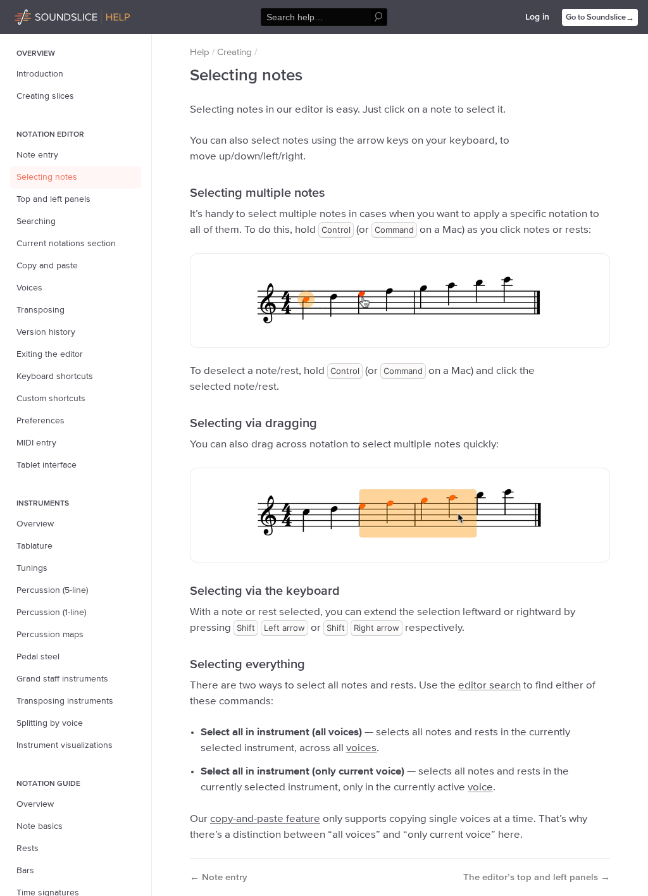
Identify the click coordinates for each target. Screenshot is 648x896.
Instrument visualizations (64, 745)
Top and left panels (53, 199)
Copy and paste (47, 265)
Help (199, 52)
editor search (489, 685)
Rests (27, 848)
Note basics (39, 826)
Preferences (40, 420)
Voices (29, 287)
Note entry (37, 155)
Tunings (31, 568)
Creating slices (45, 96)
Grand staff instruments (62, 679)
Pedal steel (37, 656)
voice (480, 787)
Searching (36, 221)
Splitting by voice (49, 723)
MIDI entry (36, 443)
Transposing (40, 310)
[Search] (379, 17)
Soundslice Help (46, 15)
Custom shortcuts (50, 398)
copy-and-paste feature (265, 819)
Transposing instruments (64, 701)
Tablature (34, 546)
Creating (234, 52)
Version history (45, 332)
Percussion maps (50, 634)
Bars (25, 870)
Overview (35, 524)
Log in (537, 17)
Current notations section (66, 243)
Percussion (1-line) (51, 612)
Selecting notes (46, 177)
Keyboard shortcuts (54, 376)
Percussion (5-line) (52, 590)
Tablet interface (46, 465)
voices (361, 748)
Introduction (39, 74)
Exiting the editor (49, 354)
